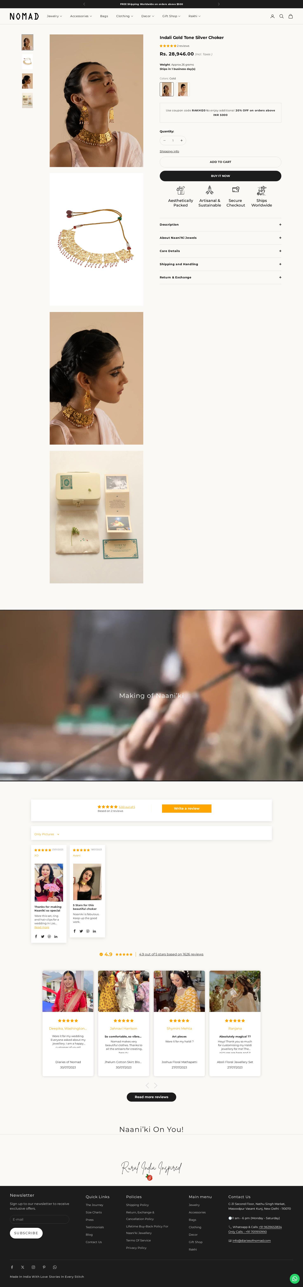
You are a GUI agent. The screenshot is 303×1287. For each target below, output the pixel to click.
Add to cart (220, 162)
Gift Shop (169, 16)
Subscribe (26, 1233)
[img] (42, 850)
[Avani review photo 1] (87, 881)
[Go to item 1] (27, 42)
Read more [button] (41, 927)
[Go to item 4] (27, 100)
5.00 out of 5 (127, 807)
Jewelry (53, 16)
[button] (168, 45)
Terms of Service (138, 1240)
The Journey (94, 1205)
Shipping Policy (137, 1205)
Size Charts (94, 1212)
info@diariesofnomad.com (252, 1240)
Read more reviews (151, 1097)
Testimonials (95, 1227)
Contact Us (94, 1242)
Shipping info (169, 151)
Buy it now (220, 176)
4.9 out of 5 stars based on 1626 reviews (171, 954)
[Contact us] (295, 1279)
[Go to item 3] (27, 81)
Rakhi (193, 16)
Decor (146, 16)
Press (90, 1220)
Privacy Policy (136, 1248)
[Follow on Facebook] (12, 1267)
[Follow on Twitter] (23, 1267)
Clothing (123, 16)
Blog (89, 1234)
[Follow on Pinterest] (44, 1267)
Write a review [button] (187, 808)
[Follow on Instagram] (33, 1267)
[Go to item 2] (27, 62)
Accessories (79, 16)
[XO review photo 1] (48, 882)
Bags (104, 16)
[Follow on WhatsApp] (55, 1267)
